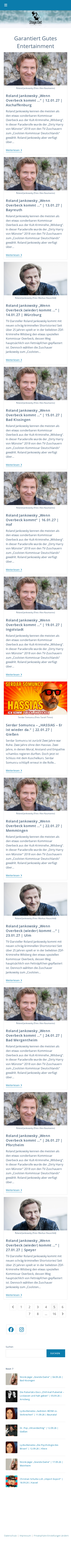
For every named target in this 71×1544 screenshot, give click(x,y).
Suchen (9, 1346)
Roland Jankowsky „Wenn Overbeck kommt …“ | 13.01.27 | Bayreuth (34, 205)
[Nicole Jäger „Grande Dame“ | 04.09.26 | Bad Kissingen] (11, 1379)
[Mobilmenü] (6, 5)
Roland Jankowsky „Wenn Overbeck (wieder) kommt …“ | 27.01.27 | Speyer (33, 1245)
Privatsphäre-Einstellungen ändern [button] (51, 1535)
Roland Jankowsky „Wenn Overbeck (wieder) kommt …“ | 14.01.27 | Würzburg (33, 310)
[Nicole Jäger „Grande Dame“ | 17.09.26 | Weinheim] (11, 1464)
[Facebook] (11, 1329)
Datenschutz (10, 1535)
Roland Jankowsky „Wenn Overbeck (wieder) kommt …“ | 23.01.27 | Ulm (33, 931)
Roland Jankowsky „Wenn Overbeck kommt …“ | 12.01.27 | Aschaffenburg (34, 100)
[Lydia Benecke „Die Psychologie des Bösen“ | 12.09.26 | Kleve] (11, 1447)
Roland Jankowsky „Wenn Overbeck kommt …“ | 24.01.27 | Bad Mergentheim (34, 1035)
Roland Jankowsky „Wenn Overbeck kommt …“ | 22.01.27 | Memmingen (34, 826)
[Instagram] (21, 1329)
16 (54, 1314)
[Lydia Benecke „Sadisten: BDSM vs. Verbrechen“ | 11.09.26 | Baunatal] (11, 1413)
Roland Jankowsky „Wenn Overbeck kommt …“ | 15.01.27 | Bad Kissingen (34, 415)
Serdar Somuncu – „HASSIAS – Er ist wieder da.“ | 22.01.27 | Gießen (34, 730)
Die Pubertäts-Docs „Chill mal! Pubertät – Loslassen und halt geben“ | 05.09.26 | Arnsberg (42, 1396)
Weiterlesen (14, 150)
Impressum (25, 1535)
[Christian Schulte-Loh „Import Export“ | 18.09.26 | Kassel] (11, 1481)
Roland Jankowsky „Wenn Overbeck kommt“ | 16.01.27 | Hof (32, 520)
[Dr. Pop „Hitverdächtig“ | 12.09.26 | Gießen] (11, 1430)
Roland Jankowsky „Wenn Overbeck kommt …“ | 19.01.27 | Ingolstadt (34, 625)
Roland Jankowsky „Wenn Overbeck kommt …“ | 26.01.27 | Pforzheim (34, 1140)
